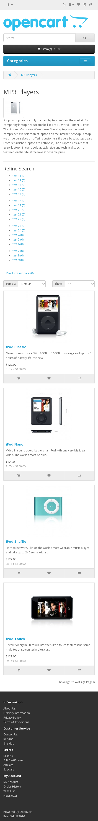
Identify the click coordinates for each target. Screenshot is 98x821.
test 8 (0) (18, 255)
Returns (8, 739)
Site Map (8, 743)
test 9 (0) (18, 260)
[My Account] (71, 4)
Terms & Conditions (16, 722)
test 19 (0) (19, 205)
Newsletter (10, 796)
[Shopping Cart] (84, 4)
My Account (10, 782)
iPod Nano (14, 444)
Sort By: (11, 284)
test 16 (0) (19, 189)
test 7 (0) (18, 251)
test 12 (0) (19, 180)
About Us (9, 708)
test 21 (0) (19, 214)
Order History (12, 786)
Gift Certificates (13, 760)
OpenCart (26, 812)
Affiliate (8, 765)
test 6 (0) (18, 244)
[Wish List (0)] (78, 4)
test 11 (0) (19, 176)
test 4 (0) (18, 235)
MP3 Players (29, 75)
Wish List (9, 791)
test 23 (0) (19, 226)
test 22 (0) (19, 219)
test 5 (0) (18, 239)
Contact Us (10, 734)
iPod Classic (16, 347)
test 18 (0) (19, 201)
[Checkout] (90, 4)
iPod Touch (15, 638)
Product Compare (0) (20, 273)
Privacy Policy (12, 718)
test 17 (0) (19, 194)
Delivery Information (16, 713)
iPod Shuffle (16, 541)
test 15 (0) (19, 185)
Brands (8, 756)
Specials (8, 769)
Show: (58, 284)
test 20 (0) (19, 210)
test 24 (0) (19, 230)
